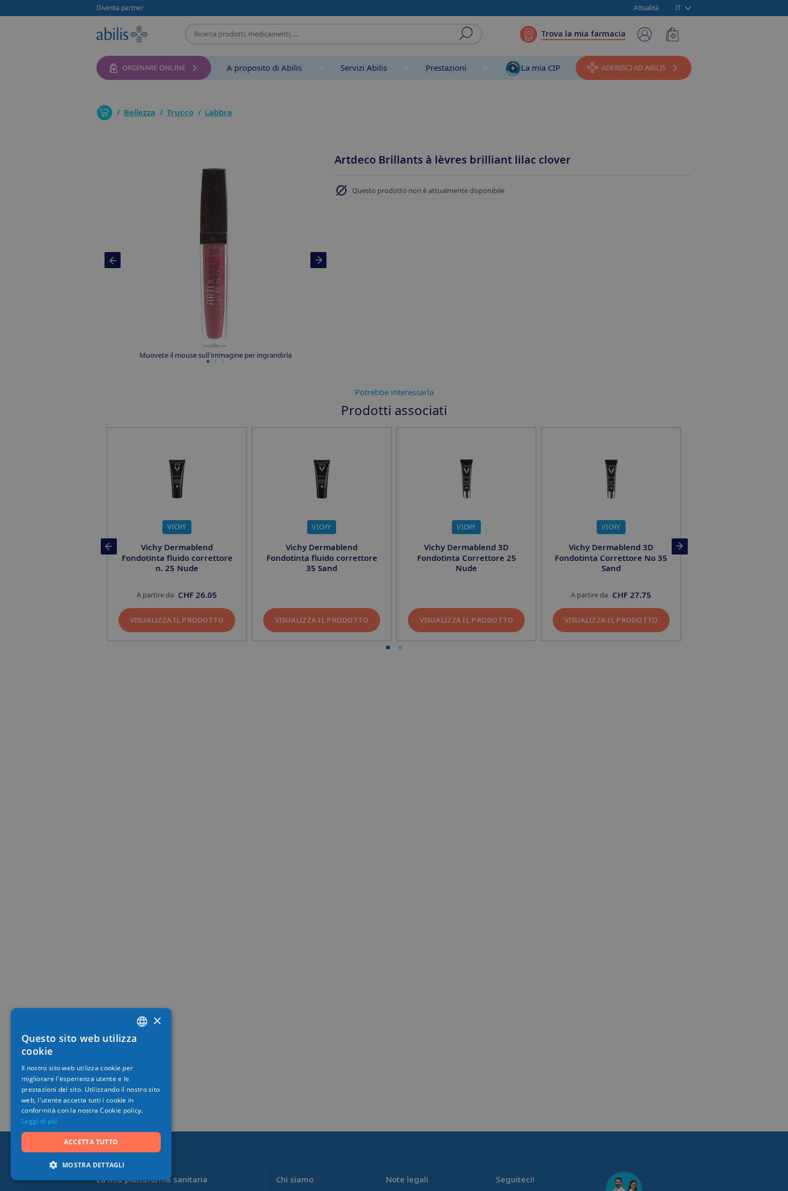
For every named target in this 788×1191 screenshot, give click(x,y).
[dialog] (394, 595)
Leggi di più (39, 1121)
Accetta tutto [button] (91, 1141)
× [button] (157, 1021)
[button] (91, 1164)
